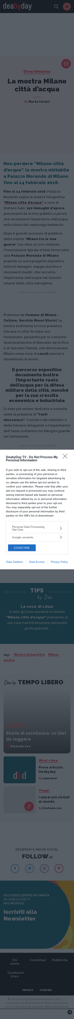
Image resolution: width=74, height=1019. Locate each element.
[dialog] (37, 509)
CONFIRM (22, 547)
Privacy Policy (59, 561)
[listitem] (37, 528)
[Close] (66, 457)
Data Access (37, 561)
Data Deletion (14, 561)
